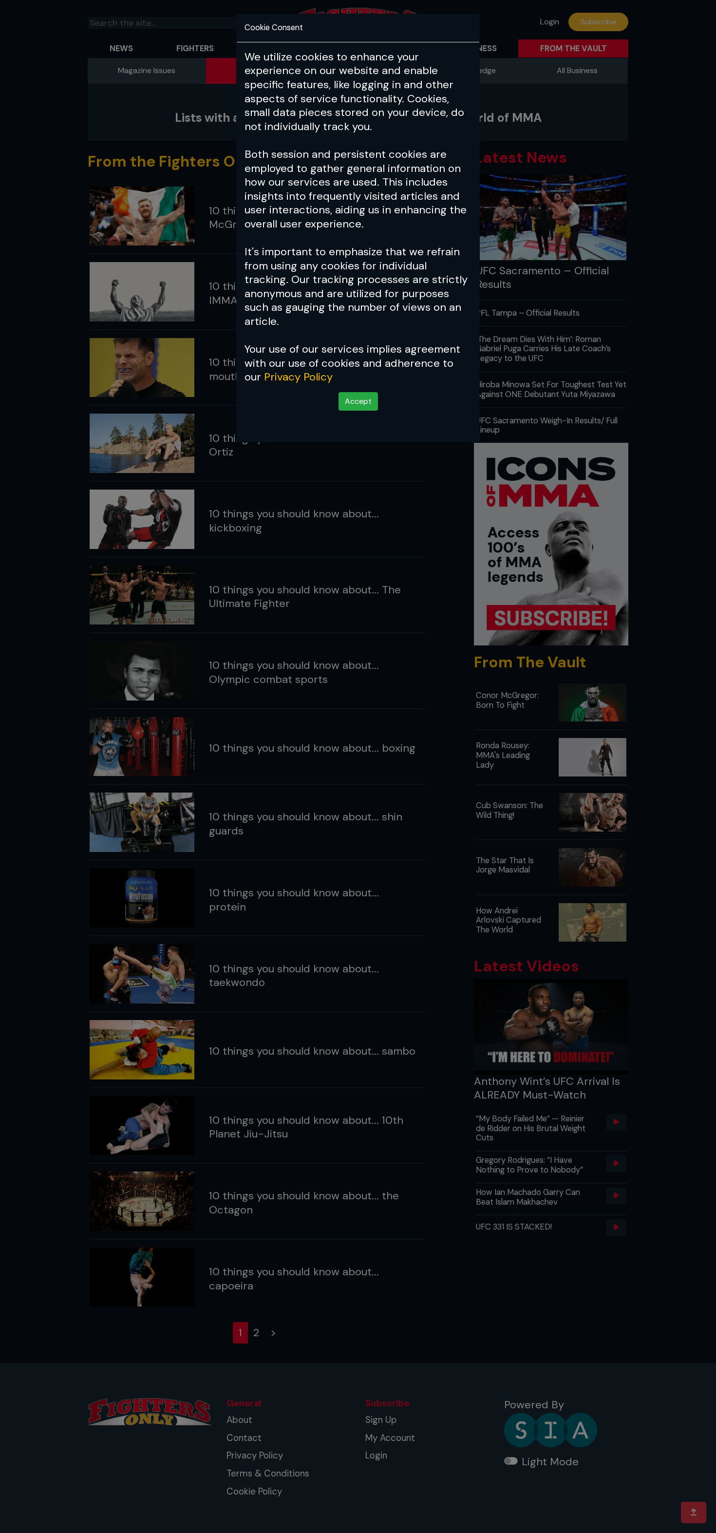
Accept (358, 401)
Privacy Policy (298, 377)
